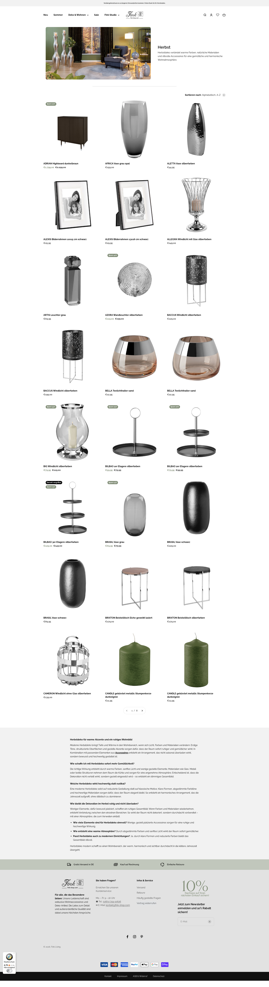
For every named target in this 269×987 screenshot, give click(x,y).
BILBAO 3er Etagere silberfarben (61, 542)
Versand (141, 887)
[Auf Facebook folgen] (127, 937)
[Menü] (14, 953)
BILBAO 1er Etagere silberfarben (122, 466)
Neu (45, 15)
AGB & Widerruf (140, 976)
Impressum (122, 976)
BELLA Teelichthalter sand (119, 390)
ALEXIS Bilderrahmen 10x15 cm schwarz (65, 239)
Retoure (141, 892)
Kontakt (108, 976)
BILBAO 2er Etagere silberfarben (184, 466)
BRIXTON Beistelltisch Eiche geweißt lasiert (128, 617)
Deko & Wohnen (77, 15)
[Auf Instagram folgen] (134, 937)
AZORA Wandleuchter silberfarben (124, 315)
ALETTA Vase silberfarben (181, 163)
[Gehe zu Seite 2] (142, 710)
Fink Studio (111, 15)
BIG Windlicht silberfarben (57, 466)
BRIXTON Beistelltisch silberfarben (186, 617)
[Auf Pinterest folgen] (142, 937)
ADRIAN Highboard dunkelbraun (60, 163)
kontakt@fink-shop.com (118, 905)
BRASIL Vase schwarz (178, 542)
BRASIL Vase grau (114, 542)
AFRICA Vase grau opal (117, 163)
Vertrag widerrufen (146, 903)
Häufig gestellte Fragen (149, 898)
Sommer (58, 15)
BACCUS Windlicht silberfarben (184, 315)
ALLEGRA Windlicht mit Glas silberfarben (189, 239)
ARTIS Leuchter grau (54, 315)
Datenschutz (158, 976)
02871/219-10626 (112, 901)
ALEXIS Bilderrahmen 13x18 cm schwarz (126, 239)
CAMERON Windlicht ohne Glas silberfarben (67, 693)
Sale (96, 15)
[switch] (9, 970)
